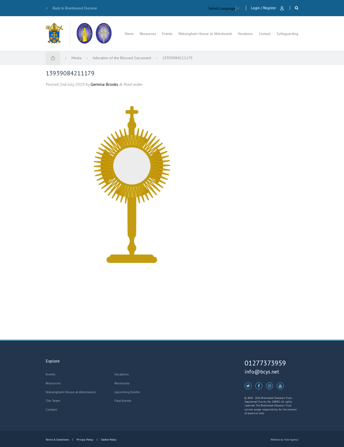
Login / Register (264, 7)
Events (167, 33)
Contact (265, 33)
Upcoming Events (127, 392)
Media (77, 57)
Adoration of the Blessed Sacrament (122, 57)
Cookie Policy (108, 439)
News (129, 33)
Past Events (122, 401)
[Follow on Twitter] (248, 385)
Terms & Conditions (58, 439)
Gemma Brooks (104, 84)
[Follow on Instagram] (269, 385)
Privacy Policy (85, 439)
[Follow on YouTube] (280, 385)
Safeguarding (287, 33)
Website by (284, 439)
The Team (53, 401)
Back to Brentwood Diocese (71, 8)
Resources (148, 33)
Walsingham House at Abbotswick (205, 33)
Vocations (245, 33)
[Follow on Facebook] (258, 385)
